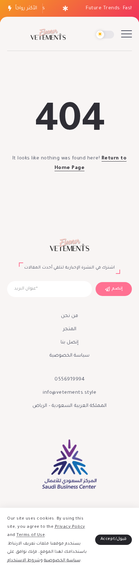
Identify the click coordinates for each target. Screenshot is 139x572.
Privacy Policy (70, 527)
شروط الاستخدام (23, 560)
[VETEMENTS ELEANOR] (48, 35)
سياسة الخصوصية (62, 560)
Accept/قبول (114, 539)
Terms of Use (30, 535)
